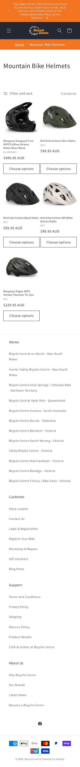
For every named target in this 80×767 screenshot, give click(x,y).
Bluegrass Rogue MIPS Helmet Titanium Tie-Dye (18, 293)
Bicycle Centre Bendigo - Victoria (32, 471)
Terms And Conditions (25, 597)
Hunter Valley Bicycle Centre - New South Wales (38, 372)
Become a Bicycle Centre (26, 705)
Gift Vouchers (18, 559)
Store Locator (19, 509)
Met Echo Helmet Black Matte (21, 217)
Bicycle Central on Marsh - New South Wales (36, 356)
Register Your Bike (22, 539)
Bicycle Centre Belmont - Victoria (32, 431)
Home (19, 44)
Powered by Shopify (53, 759)
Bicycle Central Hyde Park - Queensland (37, 400)
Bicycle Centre (33, 759)
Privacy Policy (18, 607)
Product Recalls (20, 637)
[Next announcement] (72, 11)
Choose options (21, 169)
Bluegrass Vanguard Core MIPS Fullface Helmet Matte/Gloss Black (18, 144)
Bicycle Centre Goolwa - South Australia (37, 411)
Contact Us (17, 519)
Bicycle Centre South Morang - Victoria (36, 441)
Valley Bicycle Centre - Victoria (30, 451)
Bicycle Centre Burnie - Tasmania (32, 421)
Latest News (17, 695)
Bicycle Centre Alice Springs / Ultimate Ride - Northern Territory (40, 387)
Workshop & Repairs (23, 549)
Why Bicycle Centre (22, 675)
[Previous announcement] (8, 11)
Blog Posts (16, 569)
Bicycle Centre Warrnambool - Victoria (36, 461)
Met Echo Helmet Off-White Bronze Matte (56, 219)
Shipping (15, 617)
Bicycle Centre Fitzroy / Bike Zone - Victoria (39, 481)
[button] (9, 30)
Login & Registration (23, 529)
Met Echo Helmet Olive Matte (58, 140)
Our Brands (17, 685)
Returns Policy (19, 627)
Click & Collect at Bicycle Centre (31, 647)
